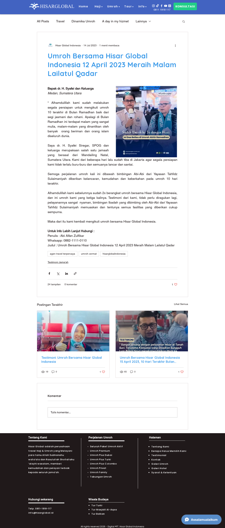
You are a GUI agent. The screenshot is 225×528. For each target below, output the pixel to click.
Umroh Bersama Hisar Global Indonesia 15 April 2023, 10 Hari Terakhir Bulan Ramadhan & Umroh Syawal (150, 360)
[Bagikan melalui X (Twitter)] (58, 273)
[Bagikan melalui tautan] (75, 273)
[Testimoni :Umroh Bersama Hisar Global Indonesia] (73, 331)
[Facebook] (161, 6)
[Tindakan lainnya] (175, 45)
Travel (60, 21)
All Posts (43, 21)
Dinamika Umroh (83, 21)
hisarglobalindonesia (114, 253)
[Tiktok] (157, 6)
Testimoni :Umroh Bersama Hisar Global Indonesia (71, 360)
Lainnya (141, 21)
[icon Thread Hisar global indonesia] (169, 6)
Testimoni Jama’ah (58, 262)
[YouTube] (165, 6)
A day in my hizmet (115, 21)
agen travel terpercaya (62, 253)
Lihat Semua (181, 304)
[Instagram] (153, 6)
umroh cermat (89, 253)
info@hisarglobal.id (40, 512)
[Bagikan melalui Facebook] (49, 273)
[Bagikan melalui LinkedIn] (66, 273)
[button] (98, 6)
